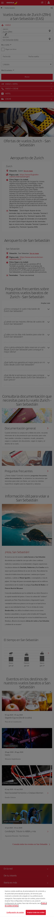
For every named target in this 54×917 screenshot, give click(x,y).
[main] (27, 902)
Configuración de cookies (15, 912)
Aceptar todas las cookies (35, 912)
